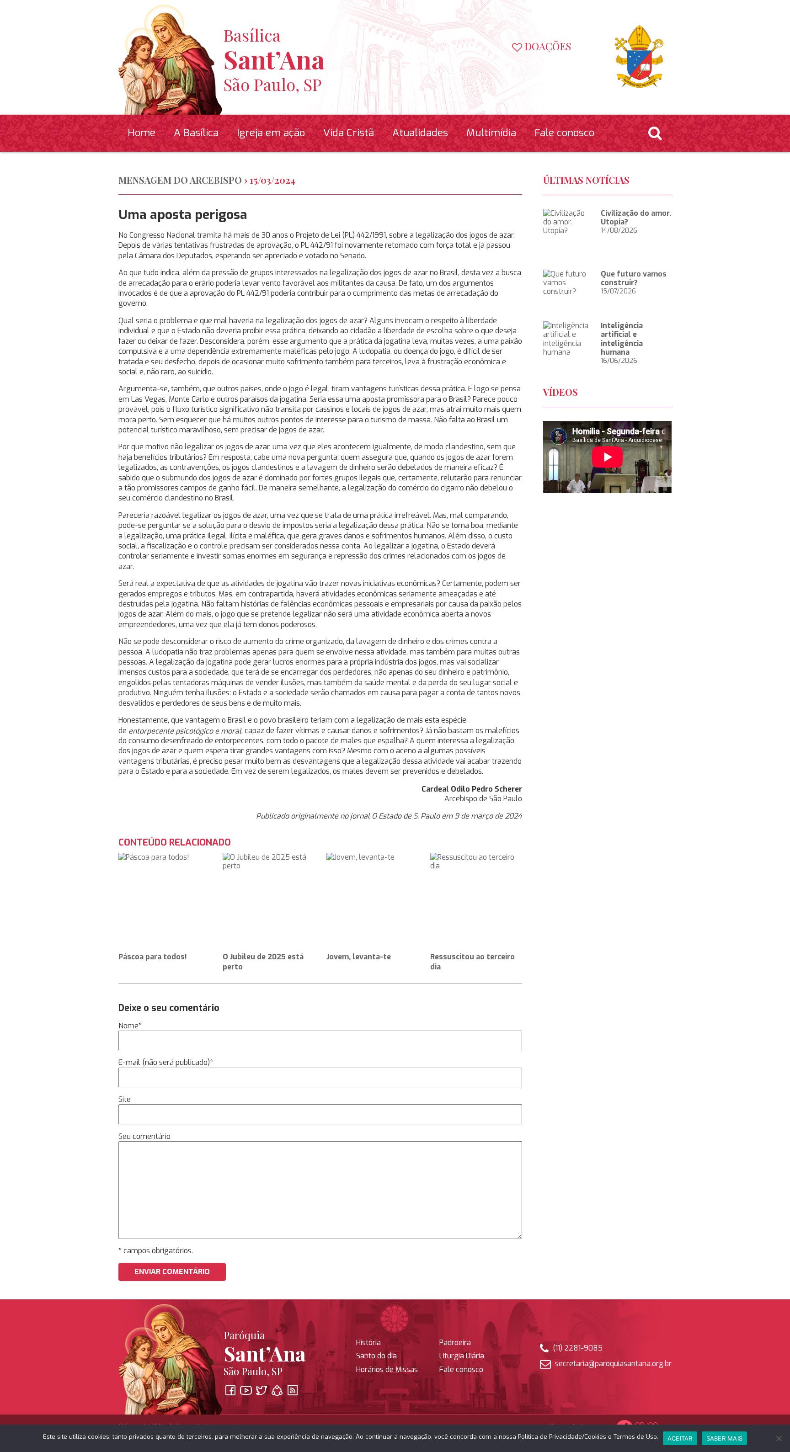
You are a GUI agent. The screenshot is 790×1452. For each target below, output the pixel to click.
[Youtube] (517, 67)
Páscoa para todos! (152, 957)
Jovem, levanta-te (358, 957)
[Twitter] (533, 67)
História (368, 1342)
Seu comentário (144, 1136)
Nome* (130, 1026)
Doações (546, 46)
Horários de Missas (387, 1369)
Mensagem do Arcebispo (180, 180)
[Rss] (564, 67)
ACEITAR (680, 1438)
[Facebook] (502, 67)
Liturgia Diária (461, 1356)
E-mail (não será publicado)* (165, 1063)
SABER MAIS (724, 1438)
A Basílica (196, 132)
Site (124, 1099)
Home (141, 132)
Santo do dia (376, 1356)
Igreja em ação (271, 132)
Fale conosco (564, 132)
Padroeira (455, 1342)
